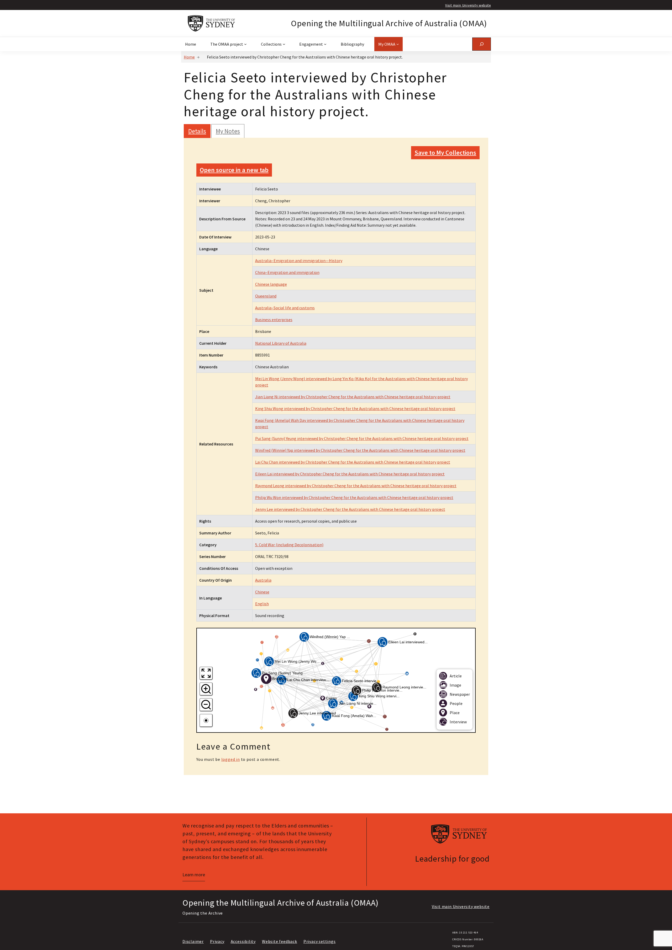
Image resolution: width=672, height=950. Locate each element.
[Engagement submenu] (325, 44)
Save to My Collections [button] (445, 152)
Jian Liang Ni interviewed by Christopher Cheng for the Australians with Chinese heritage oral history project (352, 396)
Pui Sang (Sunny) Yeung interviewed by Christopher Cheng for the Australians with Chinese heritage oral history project (362, 438)
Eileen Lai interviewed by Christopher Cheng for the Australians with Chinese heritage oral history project (350, 473)
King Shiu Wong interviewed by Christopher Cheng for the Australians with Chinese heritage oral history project (355, 408)
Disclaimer (193, 941)
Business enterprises (273, 319)
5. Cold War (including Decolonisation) (289, 544)
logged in (230, 759)
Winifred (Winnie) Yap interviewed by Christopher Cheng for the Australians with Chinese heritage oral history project (360, 450)
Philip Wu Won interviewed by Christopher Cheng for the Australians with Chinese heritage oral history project (354, 497)
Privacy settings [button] (319, 941)
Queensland (265, 296)
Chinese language (271, 284)
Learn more (193, 875)
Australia (263, 580)
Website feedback (279, 941)
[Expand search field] (481, 44)
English (262, 603)
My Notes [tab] (228, 131)
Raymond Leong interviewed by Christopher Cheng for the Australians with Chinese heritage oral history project (355, 485)
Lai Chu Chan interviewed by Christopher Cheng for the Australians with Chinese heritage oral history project (352, 462)
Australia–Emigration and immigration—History (298, 260)
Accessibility (243, 941)
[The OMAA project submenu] (245, 44)
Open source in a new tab (234, 170)
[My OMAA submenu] (397, 44)
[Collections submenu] (284, 44)
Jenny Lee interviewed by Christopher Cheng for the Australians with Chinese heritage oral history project (350, 509)
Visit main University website (468, 5)
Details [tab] (197, 131)
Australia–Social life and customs (285, 307)
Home (189, 57)
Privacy (217, 941)
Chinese (262, 592)
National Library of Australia (280, 343)
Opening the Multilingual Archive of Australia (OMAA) (389, 23)
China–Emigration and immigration (287, 272)
